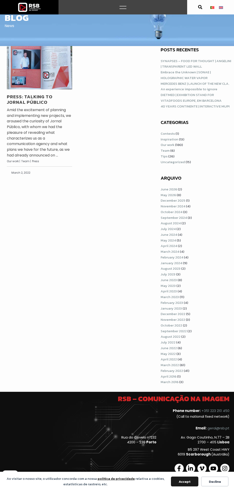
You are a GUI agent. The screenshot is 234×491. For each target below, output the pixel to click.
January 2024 (171, 263)
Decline (215, 481)
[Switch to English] (221, 7)
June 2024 (169, 234)
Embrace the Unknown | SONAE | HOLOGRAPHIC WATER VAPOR (186, 74)
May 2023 (168, 285)
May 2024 (168, 240)
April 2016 (168, 376)
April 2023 (169, 291)
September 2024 (174, 217)
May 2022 (168, 353)
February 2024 (172, 257)
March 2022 (170, 365)
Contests (168, 133)
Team (165, 150)
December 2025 (173, 200)
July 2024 (168, 228)
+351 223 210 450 (215, 410)
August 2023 (171, 268)
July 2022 (168, 342)
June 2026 (169, 189)
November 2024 (173, 206)
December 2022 (173, 313)
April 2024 (169, 245)
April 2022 (169, 359)
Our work (167, 144)
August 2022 (171, 336)
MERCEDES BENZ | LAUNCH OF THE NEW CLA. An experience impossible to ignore (195, 86)
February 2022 (172, 370)
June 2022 (169, 348)
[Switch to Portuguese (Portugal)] (212, 7)
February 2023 (172, 302)
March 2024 (170, 251)
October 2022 (171, 325)
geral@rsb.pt (218, 428)
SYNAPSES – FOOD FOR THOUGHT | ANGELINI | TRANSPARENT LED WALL (196, 63)
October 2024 (171, 211)
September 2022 (174, 331)
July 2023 (168, 274)
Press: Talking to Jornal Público (30, 99)
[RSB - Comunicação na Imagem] (29, 7)
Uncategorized (173, 162)
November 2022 (173, 319)
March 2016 (169, 381)
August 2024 (171, 223)
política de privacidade (116, 478)
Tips (164, 156)
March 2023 (170, 296)
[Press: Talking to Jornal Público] (39, 67)
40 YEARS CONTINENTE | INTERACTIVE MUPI (195, 106)
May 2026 (168, 194)
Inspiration (169, 139)
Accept (185, 481)
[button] (200, 7)
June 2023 (169, 280)
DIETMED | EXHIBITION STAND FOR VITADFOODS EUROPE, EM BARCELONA (191, 97)
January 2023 (171, 308)
